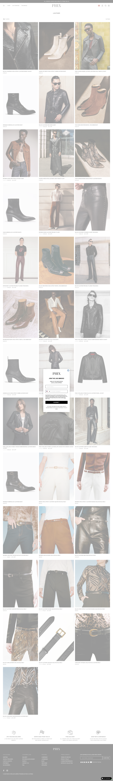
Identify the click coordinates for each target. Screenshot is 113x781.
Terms (49, 398)
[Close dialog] (68, 370)
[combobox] (47, 391)
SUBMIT (56, 402)
